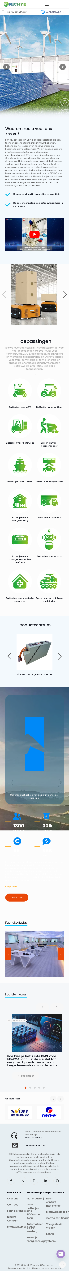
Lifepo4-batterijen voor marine (34, 674)
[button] (65, 294)
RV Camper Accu (34, 1216)
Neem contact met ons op (53, 1202)
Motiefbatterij (34, 1198)
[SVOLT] (20, 1112)
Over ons (12, 1198)
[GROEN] (49, 1112)
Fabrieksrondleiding (15, 1211)
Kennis (50, 1234)
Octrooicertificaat (54, 1218)
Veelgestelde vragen (54, 1225)
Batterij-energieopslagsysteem (34, 1239)
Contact (12, 1204)
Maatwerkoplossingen (15, 1226)
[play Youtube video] (34, 234)
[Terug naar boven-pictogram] (62, 1264)
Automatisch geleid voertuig (34, 1227)
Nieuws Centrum (12, 1218)
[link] (34, 652)
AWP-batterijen (33, 1206)
